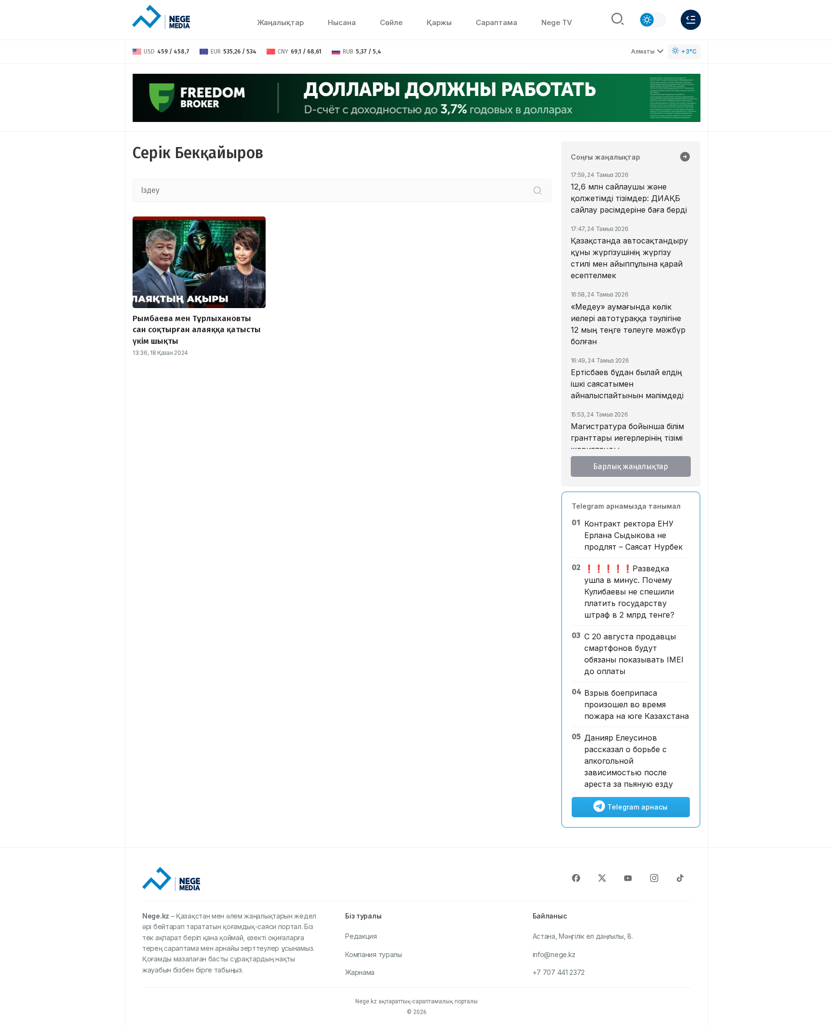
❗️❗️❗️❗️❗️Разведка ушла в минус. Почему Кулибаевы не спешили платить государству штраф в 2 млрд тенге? (629, 592)
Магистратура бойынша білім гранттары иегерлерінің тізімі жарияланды (627, 437)
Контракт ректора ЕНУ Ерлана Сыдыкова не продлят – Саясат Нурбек (633, 535)
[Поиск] (617, 20)
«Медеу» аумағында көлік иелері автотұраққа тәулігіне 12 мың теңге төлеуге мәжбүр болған (628, 324)
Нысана (342, 22)
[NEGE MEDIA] (161, 17)
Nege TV (556, 22)
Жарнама (360, 972)
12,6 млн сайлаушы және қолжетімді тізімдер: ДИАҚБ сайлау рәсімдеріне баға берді (629, 198)
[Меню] (691, 20)
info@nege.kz (554, 954)
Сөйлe (391, 22)
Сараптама (496, 22)
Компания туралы (373, 954)
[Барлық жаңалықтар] (685, 157)
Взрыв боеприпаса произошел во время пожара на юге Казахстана (636, 704)
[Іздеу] (537, 190)
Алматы (643, 51)
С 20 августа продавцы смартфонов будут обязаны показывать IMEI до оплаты (634, 654)
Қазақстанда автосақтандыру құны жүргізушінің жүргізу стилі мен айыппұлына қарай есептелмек (629, 258)
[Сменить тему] (652, 20)
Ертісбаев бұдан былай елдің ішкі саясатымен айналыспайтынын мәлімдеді (627, 383)
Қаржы (439, 22)
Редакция (361, 936)
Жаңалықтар (280, 22)
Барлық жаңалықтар (630, 466)
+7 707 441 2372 (559, 972)
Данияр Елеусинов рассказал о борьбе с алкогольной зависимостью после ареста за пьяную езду (628, 761)
